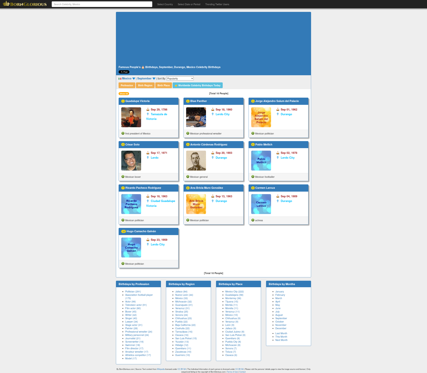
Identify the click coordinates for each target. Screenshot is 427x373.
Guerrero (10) (182, 355)
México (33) (181, 298)
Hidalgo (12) (181, 345)
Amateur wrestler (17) (136, 351)
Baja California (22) (185, 325)
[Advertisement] (213, 38)
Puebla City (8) (233, 341)
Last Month (281, 333)
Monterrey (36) (233, 298)
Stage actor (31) (133, 325)
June (278, 308)
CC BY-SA (182, 369)
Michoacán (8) (233, 345)
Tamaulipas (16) (183, 331)
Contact (242, 371)
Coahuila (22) (182, 328)
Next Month (281, 340)
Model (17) (131, 358)
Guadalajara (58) (234, 294)
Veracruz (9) (231, 321)
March (278, 298)
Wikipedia (161, 369)
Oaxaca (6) (231, 355)
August (279, 314)
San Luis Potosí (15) (186, 338)
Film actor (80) (133, 308)
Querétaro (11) (183, 348)
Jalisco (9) (230, 328)
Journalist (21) (132, 338)
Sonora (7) (231, 348)
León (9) (229, 325)
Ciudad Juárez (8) (234, 331)
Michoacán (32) (183, 301)
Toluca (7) (230, 351)
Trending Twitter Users (217, 4)
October (279, 321)
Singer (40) (131, 318)
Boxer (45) (130, 311)
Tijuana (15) (231, 301)
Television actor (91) (136, 304)
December (280, 328)
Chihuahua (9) (233, 318)
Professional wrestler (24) (138, 331)
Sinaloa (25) (181, 311)
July (277, 311)
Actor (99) (130, 301)
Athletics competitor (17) (138, 355)
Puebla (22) (181, 321)
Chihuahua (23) (183, 318)
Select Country (165, 4)
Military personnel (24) (137, 335)
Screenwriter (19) (134, 341)
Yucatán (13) (182, 341)
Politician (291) (133, 291)
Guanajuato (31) (184, 304)
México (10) (231, 314)
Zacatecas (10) (183, 351)
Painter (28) (131, 328)
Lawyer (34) (131, 321)
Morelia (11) (231, 308)
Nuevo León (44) (184, 294)
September (281, 318)
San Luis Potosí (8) (235, 335)
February (280, 294)
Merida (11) (231, 304)
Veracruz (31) (182, 308)
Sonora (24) (181, 314)
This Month (281, 336)
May (277, 304)
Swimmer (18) (132, 345)
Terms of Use (232, 371)
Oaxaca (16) (181, 335)
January (279, 291)
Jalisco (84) (181, 291)
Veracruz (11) (232, 311)
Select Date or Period (189, 4)
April (277, 301)
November (280, 325)
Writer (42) (131, 314)
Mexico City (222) (234, 291)
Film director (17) (134, 348)
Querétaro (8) (232, 338)
